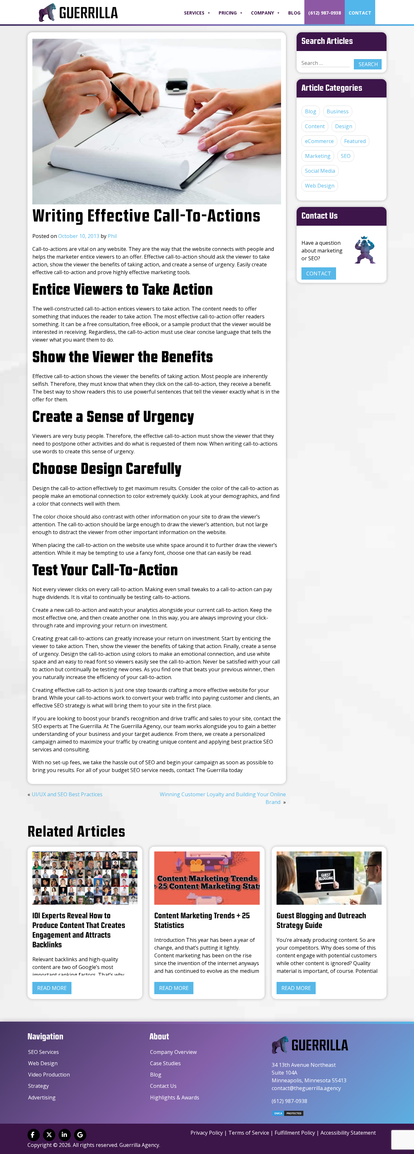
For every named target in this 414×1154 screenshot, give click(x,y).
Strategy (38, 1085)
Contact (360, 13)
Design (343, 126)
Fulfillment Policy (295, 1132)
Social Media (320, 170)
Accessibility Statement (348, 1132)
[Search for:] (325, 63)
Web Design (319, 185)
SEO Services (43, 1052)
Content (315, 126)
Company (262, 13)
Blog (294, 13)
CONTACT (318, 273)
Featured (355, 141)
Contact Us (163, 1085)
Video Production (49, 1074)
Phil (112, 236)
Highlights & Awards (174, 1097)
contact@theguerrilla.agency (306, 1088)
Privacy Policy (207, 1132)
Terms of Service (248, 1132)
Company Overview (173, 1052)
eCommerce (319, 141)
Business (338, 111)
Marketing (318, 156)
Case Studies (165, 1063)
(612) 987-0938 (324, 13)
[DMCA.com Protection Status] (288, 1114)
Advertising (42, 1097)
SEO (346, 156)
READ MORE (52, 988)
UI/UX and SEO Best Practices (67, 794)
